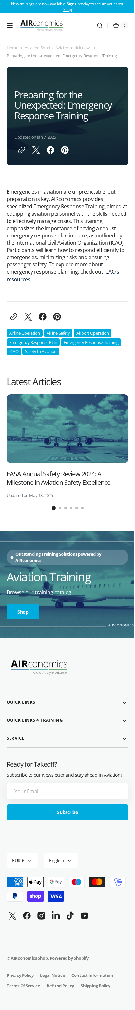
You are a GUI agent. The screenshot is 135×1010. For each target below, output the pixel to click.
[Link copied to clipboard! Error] (21, 150)
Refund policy (60, 986)
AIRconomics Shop (29, 958)
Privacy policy (20, 975)
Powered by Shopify (69, 958)
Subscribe (65, 812)
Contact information (92, 975)
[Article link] (67, 446)
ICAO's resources (35, 279)
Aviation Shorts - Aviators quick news (58, 48)
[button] (10, 25)
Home (12, 48)
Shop (67, 9)
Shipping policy (95, 986)
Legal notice (52, 975)
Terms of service (23, 986)
